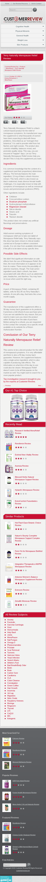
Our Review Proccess (20, 4)
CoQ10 (10, 713)
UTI (8, 711)
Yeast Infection (13, 658)
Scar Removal (13, 650)
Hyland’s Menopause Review (27, 490)
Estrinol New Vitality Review (26, 455)
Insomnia (11, 691)
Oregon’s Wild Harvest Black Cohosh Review (25, 848)
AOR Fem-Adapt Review (21, 781)
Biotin (9, 668)
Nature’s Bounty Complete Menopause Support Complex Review (27, 538)
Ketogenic (11, 718)
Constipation (12, 683)
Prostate (10, 647)
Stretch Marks (13, 660)
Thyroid (10, 708)
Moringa (10, 703)
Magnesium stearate (17, 207)
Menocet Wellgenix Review (22, 762)
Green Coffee (13, 685)
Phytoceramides (14, 645)
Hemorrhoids (12, 630)
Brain (9, 670)
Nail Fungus (12, 640)
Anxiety (10, 620)
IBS (8, 716)
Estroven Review (22, 590)
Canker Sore (12, 673)
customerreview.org (23, 871)
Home (7, 4)
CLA (9, 678)
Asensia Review (21, 466)
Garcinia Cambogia (15, 625)
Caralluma (11, 675)
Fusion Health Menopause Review (25, 793)
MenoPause (8, 80)
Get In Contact (36, 4)
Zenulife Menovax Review (26, 601)
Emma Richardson (10, 78)
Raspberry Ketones (15, 701)
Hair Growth (12, 688)
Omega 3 (11, 642)
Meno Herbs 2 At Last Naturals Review (26, 804)
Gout (9, 627)
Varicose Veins (13, 655)
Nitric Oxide (12, 698)
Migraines (11, 696)
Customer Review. (27, 381)
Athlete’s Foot (13, 663)
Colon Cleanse (13, 680)
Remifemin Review (23, 443)
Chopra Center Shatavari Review (24, 835)
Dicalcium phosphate (18, 202)
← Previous (7, 385)
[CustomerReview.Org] (23, 19)
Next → (40, 385)
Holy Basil (11, 632)
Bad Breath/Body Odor (16, 665)
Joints (9, 635)
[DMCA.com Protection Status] (6, 879)
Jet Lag (10, 693)
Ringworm (11, 706)
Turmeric (11, 653)
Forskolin (11, 622)
